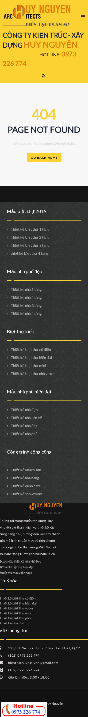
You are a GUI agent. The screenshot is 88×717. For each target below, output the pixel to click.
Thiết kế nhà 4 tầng (26, 313)
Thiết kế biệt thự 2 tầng (30, 237)
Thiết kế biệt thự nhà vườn (32, 373)
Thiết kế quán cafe (26, 486)
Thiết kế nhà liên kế (26, 417)
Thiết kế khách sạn (26, 469)
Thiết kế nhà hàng (25, 477)
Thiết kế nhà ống (24, 425)
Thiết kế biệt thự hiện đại (31, 357)
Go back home (44, 157)
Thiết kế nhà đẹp (24, 409)
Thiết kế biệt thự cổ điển (31, 349)
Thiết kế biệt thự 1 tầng (30, 229)
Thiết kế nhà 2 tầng (26, 297)
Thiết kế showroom (26, 494)
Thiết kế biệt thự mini (28, 365)
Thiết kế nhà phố (24, 433)
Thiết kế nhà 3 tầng (26, 305)
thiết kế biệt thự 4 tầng (29, 253)
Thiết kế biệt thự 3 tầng (30, 245)
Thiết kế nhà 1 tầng (26, 289)
